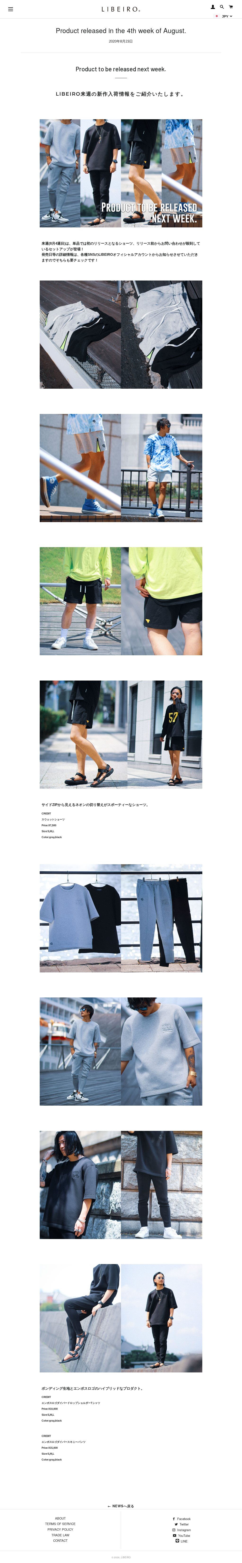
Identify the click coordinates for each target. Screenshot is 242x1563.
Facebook (183, 1518)
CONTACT (60, 1540)
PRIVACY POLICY (60, 1529)
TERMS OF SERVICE (60, 1523)
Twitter (184, 1524)
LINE (184, 1541)
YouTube (183, 1535)
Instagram (183, 1530)
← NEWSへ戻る (121, 1505)
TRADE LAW (60, 1535)
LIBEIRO (126, 1557)
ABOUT (60, 1518)
